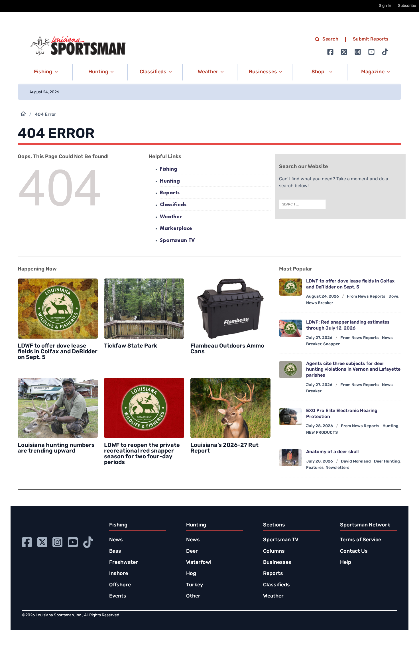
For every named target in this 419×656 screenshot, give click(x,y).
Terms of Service (360, 540)
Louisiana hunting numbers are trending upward (56, 448)
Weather (171, 217)
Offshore (120, 585)
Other (193, 596)
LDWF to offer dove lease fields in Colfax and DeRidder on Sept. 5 (57, 351)
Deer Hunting (387, 461)
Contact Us (354, 551)
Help (345, 562)
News (116, 540)
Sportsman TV (177, 240)
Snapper (331, 344)
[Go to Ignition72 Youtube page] (371, 52)
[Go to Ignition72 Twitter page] (344, 52)
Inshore (118, 573)
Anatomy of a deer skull (332, 452)
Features (315, 468)
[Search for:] (302, 204)
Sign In (385, 6)
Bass (115, 551)
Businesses (277, 562)
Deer (192, 551)
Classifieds (173, 205)
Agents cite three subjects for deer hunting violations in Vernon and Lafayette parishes (353, 370)
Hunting (170, 181)
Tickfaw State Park (130, 346)
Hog (191, 573)
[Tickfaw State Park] (144, 308)
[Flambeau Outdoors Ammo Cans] (230, 308)
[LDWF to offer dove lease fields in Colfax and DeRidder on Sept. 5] (58, 308)
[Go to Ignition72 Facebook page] (330, 52)
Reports (170, 193)
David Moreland (356, 461)
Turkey (194, 585)
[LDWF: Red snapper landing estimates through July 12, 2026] (290, 328)
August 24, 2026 (322, 296)
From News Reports (366, 296)
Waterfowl (198, 562)
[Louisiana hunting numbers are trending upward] (58, 408)
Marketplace (176, 228)
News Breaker (319, 303)
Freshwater (123, 562)
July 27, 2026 (319, 338)
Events (117, 596)
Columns (274, 551)
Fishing (168, 169)
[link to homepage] (78, 46)
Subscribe (407, 6)
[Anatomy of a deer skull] (290, 457)
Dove (393, 296)
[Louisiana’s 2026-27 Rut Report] (230, 408)
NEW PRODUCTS (322, 433)
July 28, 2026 (319, 426)
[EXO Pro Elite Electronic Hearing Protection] (290, 416)
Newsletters (337, 468)
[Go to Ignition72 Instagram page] (357, 52)
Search (330, 39)
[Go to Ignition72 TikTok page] (385, 52)
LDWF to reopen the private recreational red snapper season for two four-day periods (142, 454)
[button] (44, 72)
